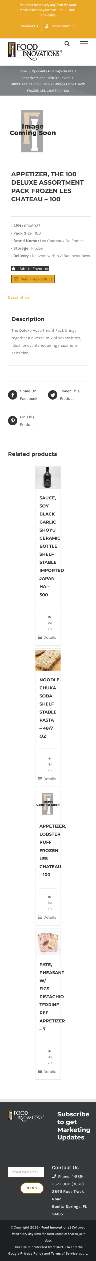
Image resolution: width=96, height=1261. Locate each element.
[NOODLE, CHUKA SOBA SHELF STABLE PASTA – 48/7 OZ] (48, 660)
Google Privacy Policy (25, 1253)
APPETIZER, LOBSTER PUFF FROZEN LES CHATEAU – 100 (52, 850)
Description (18, 297)
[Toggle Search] (67, 43)
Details (49, 637)
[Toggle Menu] (84, 43)
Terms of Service (64, 1253)
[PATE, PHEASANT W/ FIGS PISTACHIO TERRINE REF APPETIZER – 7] (48, 942)
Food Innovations (55, 1227)
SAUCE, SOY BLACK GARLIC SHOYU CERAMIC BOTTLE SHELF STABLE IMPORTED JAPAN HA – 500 (51, 546)
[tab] (48, 297)
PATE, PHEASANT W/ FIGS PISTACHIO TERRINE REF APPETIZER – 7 (52, 997)
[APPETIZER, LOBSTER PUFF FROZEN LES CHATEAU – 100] (48, 803)
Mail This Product (36, 279)
